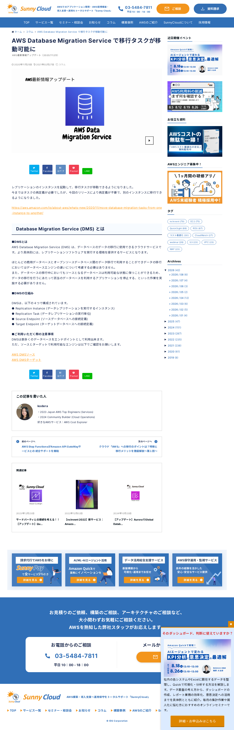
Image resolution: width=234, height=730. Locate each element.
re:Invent (177, 221)
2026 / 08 (179, 274)
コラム (111, 22)
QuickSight (178, 228)
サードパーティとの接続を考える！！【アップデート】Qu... (38, 521)
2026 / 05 (179, 292)
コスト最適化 (179, 235)
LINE (87, 171)
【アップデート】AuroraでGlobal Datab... (133, 521)
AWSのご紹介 (148, 22)
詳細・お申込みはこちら (197, 721)
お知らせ (95, 22)
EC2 (195, 221)
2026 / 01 (179, 315)
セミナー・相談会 (71, 22)
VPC (209, 242)
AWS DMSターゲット (26, 360)
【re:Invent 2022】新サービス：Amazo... (84, 521)
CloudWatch (204, 235)
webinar (176, 242)
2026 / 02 (179, 309)
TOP (27, 22)
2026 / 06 (179, 286)
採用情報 (204, 22)
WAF (175, 249)
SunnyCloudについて (178, 22)
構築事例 (127, 22)
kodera (42, 406)
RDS (198, 228)
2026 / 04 (180, 297)
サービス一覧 (44, 22)
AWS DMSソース (23, 354)
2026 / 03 (179, 303)
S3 (194, 242)
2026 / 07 (179, 280)
